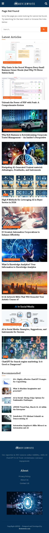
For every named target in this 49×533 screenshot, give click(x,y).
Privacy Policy (24, 476)
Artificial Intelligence (12, 324)
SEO (5, 162)
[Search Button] (44, 29)
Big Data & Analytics (11, 227)
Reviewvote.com (24, 529)
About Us (24, 480)
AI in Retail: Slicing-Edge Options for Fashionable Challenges (28, 399)
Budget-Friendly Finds (12, 62)
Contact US (24, 483)
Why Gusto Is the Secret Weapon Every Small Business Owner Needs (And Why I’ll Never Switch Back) (23, 70)
